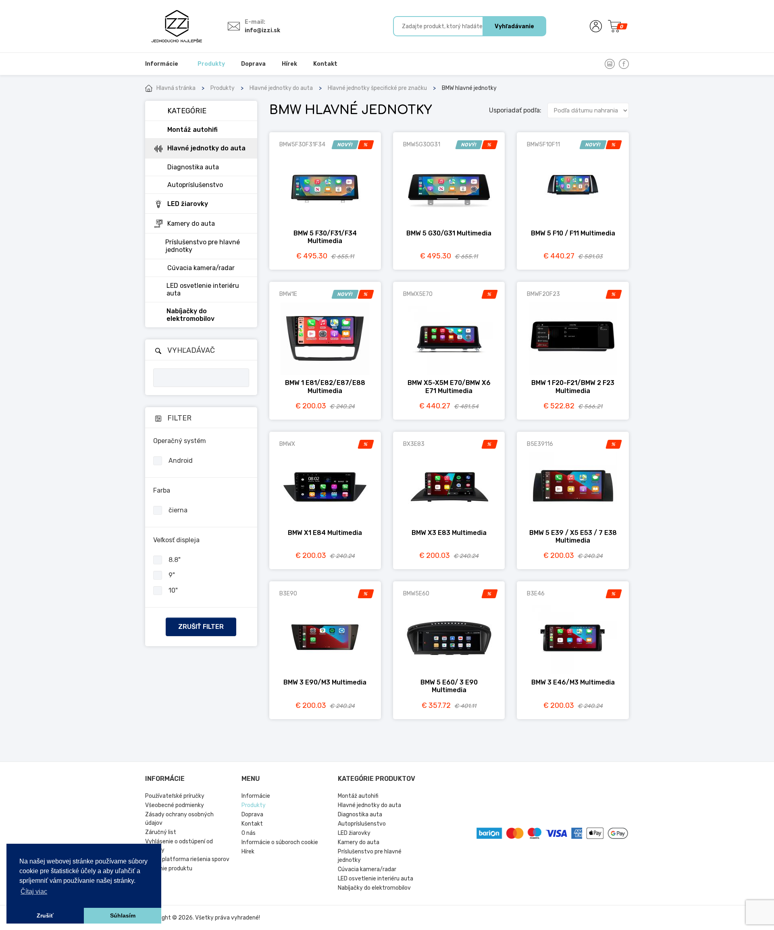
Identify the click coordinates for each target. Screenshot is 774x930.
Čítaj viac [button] (34, 891)
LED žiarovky (354, 833)
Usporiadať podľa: (515, 110)
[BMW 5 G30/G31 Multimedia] (449, 189)
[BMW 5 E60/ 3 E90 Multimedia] (449, 638)
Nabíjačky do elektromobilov (374, 887)
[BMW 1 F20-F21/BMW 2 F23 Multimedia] (572, 338)
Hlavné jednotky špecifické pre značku (377, 88)
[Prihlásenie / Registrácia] (596, 26)
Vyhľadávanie (514, 26)
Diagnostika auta (360, 814)
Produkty (222, 88)
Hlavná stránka (176, 88)
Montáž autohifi (358, 796)
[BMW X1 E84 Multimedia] (325, 488)
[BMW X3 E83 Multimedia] (449, 488)
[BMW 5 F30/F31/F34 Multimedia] (325, 189)
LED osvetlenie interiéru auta (375, 878)
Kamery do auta (358, 842)
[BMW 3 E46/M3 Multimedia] (572, 638)
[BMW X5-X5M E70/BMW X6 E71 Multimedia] (449, 338)
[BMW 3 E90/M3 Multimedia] (325, 638)
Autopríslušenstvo (362, 823)
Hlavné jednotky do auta (281, 88)
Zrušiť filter (201, 626)
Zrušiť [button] (45, 915)
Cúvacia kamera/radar (367, 869)
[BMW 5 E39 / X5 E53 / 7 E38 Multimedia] (572, 488)
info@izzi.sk (262, 30)
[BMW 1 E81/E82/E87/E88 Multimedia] (325, 338)
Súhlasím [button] (122, 915)
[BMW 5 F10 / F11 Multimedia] (572, 189)
